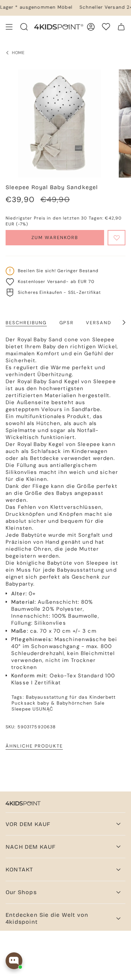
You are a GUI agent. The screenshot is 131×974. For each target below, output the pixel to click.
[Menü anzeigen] (9, 27)
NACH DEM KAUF (31, 846)
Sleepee (21, 709)
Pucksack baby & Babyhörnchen (52, 703)
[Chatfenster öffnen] (14, 960)
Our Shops (21, 892)
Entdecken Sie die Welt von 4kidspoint (47, 918)
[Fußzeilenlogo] (23, 803)
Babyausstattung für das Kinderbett (71, 697)
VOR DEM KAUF (28, 824)
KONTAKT (19, 869)
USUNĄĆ (42, 709)
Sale (99, 703)
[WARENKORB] (121, 27)
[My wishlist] (106, 27)
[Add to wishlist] (116, 237)
